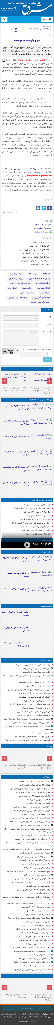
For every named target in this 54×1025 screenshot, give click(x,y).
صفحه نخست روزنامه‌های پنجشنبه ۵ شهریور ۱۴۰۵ (15, 644)
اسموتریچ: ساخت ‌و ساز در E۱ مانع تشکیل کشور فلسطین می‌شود (26, 849)
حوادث (49, 746)
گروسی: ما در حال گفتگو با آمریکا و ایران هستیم (32, 839)
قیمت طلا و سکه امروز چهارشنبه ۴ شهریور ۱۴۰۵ (32, 508)
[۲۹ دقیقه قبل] (41, 441)
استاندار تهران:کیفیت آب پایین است (36, 257)
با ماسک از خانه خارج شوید (39, 246)
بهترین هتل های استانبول (39, 278)
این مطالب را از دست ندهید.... (39, 399)
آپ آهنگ (46, 273)
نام (50, 317)
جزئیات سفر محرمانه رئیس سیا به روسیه (35, 925)
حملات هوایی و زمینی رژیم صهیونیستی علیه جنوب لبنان (29, 969)
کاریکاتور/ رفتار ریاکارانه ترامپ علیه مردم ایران (33, 711)
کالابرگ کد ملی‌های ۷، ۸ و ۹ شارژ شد (16, 484)
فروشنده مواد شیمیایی (18, 297)
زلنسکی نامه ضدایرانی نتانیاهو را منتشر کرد (34, 697)
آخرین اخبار (47, 776)
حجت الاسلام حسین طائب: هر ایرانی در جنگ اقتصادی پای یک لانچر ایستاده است (28, 830)
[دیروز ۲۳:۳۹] (27, 545)
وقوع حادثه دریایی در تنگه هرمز (38, 686)
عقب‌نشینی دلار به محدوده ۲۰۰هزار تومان (34, 519)
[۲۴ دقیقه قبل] (41, 425)
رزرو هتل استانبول (16, 278)
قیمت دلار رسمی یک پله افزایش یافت (36, 530)
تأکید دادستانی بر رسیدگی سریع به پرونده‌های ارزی (31, 882)
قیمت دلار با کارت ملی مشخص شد (37, 504)
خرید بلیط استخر (27, 292)
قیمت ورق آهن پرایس (41, 297)
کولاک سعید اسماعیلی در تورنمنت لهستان (34, 682)
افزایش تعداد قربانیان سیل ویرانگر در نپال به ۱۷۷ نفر (30, 810)
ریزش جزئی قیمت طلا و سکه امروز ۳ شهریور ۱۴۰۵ (31, 523)
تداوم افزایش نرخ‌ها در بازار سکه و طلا (36, 526)
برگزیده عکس (46, 606)
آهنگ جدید (12, 288)
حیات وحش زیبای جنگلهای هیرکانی (37, 875)
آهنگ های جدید (43, 288)
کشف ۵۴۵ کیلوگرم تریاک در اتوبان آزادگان (17, 407)
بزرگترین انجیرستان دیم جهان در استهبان (16, 629)
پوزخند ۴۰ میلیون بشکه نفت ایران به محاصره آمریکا (31, 664)
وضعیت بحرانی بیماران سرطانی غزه (37, 867)
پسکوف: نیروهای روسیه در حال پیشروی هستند (32, 792)
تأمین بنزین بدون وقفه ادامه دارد (38, 803)
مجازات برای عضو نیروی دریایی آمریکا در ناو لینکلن (31, 722)
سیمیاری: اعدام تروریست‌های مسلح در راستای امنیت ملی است (27, 719)
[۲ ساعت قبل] (41, 487)
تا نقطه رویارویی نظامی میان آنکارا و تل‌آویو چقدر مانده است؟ (27, 740)
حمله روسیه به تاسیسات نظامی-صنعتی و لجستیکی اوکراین (28, 903)
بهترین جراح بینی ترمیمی (20, 283)
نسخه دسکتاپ (27, 1008)
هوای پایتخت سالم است (27, 40)
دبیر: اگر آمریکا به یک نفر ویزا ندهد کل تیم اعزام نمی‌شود (28, 689)
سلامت (49, 975)
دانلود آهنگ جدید (43, 283)
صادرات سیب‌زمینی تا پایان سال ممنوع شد (16, 422)
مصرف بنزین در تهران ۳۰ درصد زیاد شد (17, 453)
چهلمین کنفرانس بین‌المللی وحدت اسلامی (15, 613)
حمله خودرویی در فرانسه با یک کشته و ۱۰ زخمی (32, 878)
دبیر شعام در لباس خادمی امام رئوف (36, 668)
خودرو (49, 368)
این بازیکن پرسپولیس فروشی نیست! (18, 574)
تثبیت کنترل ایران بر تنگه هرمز (38, 954)
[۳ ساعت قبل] (41, 456)
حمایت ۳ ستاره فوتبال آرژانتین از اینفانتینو (35, 860)
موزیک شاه (32, 273)
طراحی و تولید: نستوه (27, 1021)
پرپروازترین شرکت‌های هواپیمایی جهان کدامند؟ (32, 736)
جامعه (45, 19)
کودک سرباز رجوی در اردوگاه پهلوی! (37, 700)
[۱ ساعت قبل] (41, 472)
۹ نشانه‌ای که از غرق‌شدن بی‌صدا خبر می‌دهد (33, 715)
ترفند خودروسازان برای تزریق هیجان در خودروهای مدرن (14, 389)
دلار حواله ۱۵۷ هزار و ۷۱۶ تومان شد (37, 512)
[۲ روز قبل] (39, 379)
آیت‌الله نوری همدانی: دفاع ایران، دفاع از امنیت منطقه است (28, 821)
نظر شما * (47, 331)
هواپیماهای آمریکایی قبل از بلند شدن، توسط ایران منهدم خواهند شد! (27, 677)
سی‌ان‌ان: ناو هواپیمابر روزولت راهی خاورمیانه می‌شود (30, 788)
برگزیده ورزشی (46, 551)
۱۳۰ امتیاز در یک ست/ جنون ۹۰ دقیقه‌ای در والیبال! (31, 807)
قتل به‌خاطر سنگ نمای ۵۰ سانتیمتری (36, 672)
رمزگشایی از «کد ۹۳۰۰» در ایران (38, 914)
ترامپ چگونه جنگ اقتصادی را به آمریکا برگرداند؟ (32, 929)
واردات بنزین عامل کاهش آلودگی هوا (35, 253)
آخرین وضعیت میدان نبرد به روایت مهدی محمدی (32, 951)
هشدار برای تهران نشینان (40, 242)
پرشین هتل (27, 288)
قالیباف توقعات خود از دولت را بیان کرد (35, 260)
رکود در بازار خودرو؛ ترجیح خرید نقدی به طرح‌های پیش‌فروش (41, 390)
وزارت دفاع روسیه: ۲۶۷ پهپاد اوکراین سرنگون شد (32, 889)
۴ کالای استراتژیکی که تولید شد (16, 436)
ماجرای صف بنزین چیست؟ (39, 543)
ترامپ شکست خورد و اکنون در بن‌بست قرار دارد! (32, 962)
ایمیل (49, 324)
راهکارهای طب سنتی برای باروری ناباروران (33, 249)
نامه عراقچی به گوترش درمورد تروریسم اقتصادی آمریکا (30, 704)
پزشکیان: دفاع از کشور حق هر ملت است (35, 853)
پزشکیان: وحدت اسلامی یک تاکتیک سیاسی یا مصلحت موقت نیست (29, 844)
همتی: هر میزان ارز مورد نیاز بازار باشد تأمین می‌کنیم (31, 818)
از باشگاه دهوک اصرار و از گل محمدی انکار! (34, 693)
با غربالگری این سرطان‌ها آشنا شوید (16, 996)
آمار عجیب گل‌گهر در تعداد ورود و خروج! (16, 469)
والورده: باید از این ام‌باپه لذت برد (38, 886)
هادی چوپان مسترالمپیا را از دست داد (16, 590)
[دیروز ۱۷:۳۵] (41, 578)
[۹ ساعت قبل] (14, 985)
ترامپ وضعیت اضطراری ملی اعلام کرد (36, 944)
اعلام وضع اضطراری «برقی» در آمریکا (36, 921)
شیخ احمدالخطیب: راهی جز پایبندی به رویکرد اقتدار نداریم (28, 871)
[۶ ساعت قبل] (14, 756)
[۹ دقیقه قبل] (41, 410)
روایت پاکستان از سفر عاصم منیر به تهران (35, 835)
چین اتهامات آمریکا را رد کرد (40, 893)
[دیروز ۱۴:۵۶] (41, 593)
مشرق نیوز (30, 7)
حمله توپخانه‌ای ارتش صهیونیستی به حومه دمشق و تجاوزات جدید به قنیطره (28, 898)
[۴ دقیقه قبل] (41, 616)
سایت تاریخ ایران (16, 273)
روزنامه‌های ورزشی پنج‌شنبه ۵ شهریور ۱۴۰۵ (34, 958)
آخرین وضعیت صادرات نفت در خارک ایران (34, 814)
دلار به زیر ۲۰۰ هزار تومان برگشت (37, 515)
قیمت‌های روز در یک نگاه (42, 500)
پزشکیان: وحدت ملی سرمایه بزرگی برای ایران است (31, 856)
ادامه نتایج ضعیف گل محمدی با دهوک (36, 708)
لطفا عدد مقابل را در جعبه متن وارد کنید (37, 349)
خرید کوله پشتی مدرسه (40, 302)
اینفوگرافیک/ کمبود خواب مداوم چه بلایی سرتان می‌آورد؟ (29, 918)
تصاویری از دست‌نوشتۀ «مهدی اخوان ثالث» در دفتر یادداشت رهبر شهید (29, 728)
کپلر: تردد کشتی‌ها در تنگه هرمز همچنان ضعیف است (30, 947)
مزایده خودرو (45, 292)
